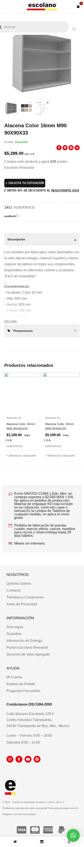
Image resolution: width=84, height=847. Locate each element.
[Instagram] (9, 759)
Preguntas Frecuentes (23, 691)
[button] (74, 29)
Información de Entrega (24, 640)
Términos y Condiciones (25, 597)
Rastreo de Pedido (20, 684)
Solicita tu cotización (26, 183)
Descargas (14, 627)
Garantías (13, 634)
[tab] (42, 239)
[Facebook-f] (19, 759)
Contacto (13, 590)
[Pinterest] (37, 759)
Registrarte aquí (65, 190)
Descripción (16, 239)
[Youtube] (28, 759)
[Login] (69, 841)
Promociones (23, 330)
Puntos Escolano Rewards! (27, 647)
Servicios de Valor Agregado (28, 654)
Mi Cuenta (14, 677)
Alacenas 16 (13, 417)
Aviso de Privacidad (21, 604)
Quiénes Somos (18, 583)
